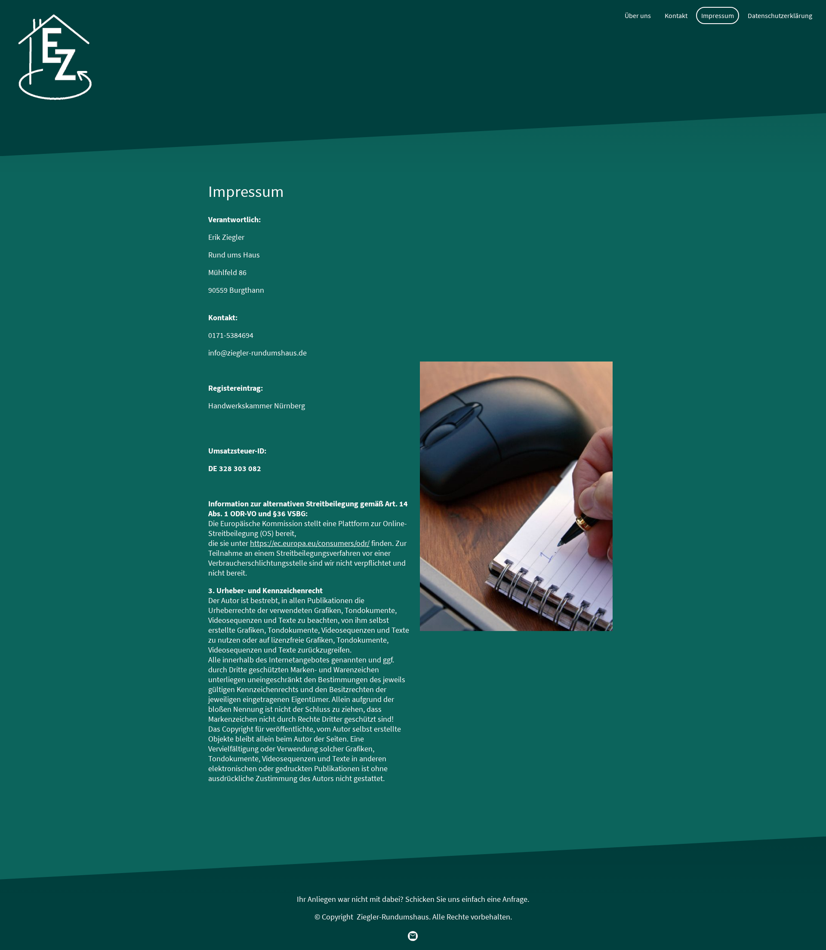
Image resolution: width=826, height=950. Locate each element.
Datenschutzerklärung (780, 15)
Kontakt (676, 15)
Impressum (717, 15)
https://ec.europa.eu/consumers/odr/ (310, 543)
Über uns (638, 15)
